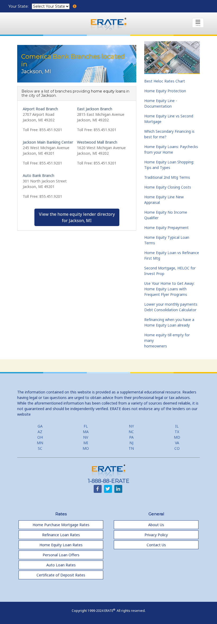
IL (177, 426)
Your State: (19, 6)
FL (86, 426)
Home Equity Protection (165, 90)
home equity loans (108, 91)
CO (177, 448)
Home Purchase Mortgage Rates (61, 524)
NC (131, 431)
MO (86, 448)
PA (131, 437)
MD (177, 437)
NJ (131, 442)
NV (85, 437)
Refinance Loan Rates (61, 534)
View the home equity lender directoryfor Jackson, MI (77, 217)
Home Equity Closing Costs (167, 187)
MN (40, 442)
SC (40, 448)
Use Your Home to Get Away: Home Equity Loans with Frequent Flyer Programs (169, 289)
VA (177, 442)
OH (40, 437)
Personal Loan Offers (61, 554)
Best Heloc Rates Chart (164, 81)
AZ (40, 431)
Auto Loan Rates (61, 564)
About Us (156, 524)
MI (85, 442)
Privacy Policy (156, 534)
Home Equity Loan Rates (61, 544)
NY (131, 426)
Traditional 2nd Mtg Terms (167, 177)
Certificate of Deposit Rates (61, 574)
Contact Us (156, 544)
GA (40, 426)
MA (86, 431)
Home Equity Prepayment (166, 227)
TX (177, 431)
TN (131, 448)
